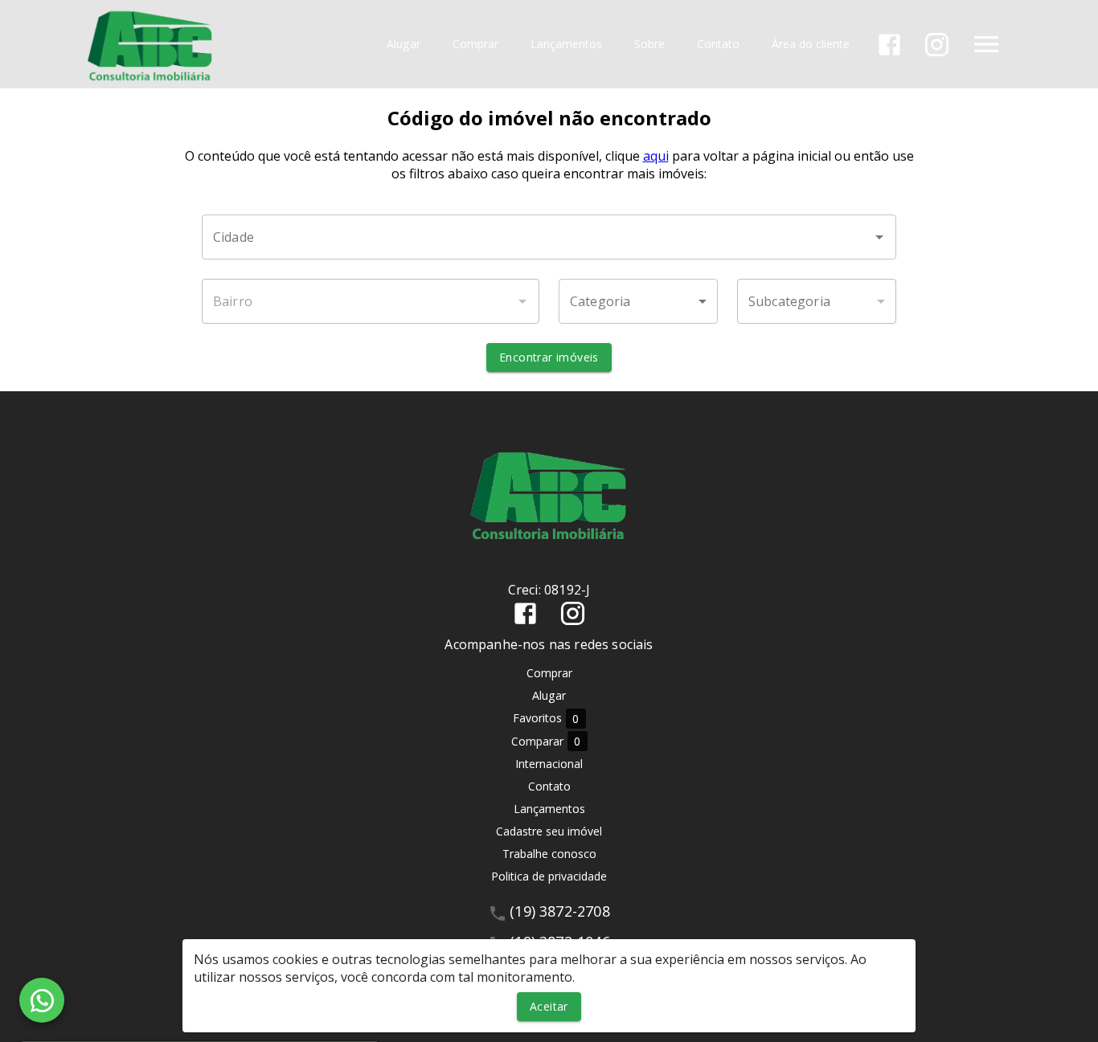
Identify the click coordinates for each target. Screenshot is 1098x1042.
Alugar (403, 44)
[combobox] (549, 237)
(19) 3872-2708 (560, 911)
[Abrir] (879, 237)
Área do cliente (811, 44)
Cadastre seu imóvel (549, 831)
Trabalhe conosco (549, 853)
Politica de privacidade (549, 876)
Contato (718, 44)
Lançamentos (566, 44)
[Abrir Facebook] (889, 45)
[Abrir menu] (986, 44)
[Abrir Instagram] (937, 45)
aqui (656, 156)
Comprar (475, 44)
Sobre (649, 44)
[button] (638, 301)
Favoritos (546, 718)
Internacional (549, 763)
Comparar (546, 741)
